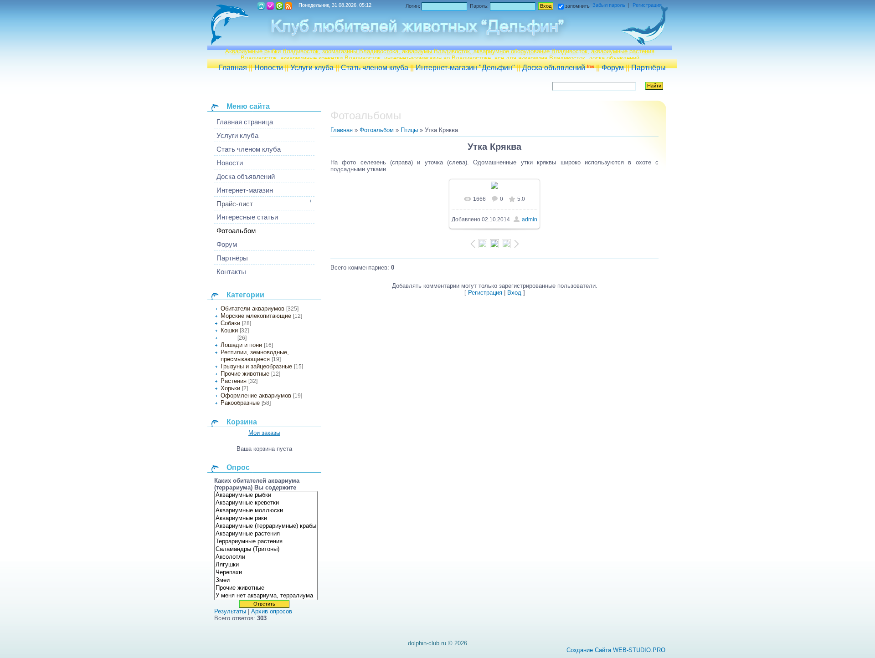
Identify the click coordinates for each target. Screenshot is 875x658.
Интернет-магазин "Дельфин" (465, 67)
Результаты (230, 611)
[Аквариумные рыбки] (266, 495)
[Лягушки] (266, 565)
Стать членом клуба (374, 67)
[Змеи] (266, 580)
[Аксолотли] (266, 557)
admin (529, 219)
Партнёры (648, 67)
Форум (613, 67)
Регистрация (270, 6)
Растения (234, 380)
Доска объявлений (558, 67)
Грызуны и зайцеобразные (256, 366)
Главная (233, 67)
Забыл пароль (608, 5)
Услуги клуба (312, 67)
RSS (288, 6)
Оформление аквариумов (256, 395)
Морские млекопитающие (256, 315)
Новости (268, 67)
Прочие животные (245, 373)
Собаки (230, 323)
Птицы (228, 338)
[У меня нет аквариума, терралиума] (266, 596)
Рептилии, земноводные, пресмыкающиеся (255, 355)
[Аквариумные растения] (266, 534)
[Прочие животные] (266, 588)
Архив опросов (271, 611)
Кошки (229, 330)
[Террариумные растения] (266, 542)
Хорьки (230, 388)
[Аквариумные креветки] (266, 503)
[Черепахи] (266, 572)
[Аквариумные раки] (266, 518)
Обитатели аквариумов (252, 308)
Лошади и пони (241, 345)
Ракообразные (240, 402)
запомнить (577, 6)
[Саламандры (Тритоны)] (266, 549)
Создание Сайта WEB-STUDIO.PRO (615, 650)
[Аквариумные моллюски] (266, 511)
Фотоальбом (377, 130)
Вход (279, 6)
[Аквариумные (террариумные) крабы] (266, 526)
